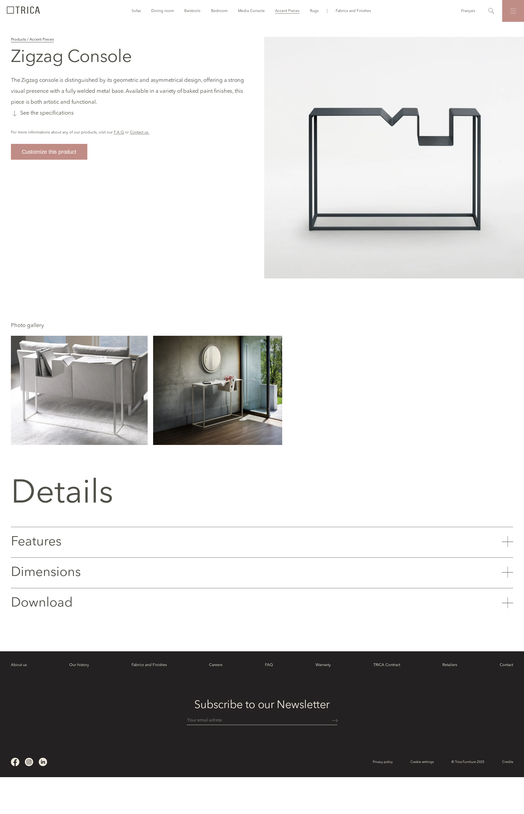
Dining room (162, 11)
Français (468, 11)
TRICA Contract (386, 665)
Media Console (251, 11)
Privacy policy (383, 762)
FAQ (269, 665)
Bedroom (219, 11)
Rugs (314, 11)
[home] (23, 11)
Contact (506, 665)
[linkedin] (43, 762)
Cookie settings (422, 762)
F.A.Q (119, 132)
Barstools (192, 11)
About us (19, 665)
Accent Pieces (287, 11)
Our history (79, 665)
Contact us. (139, 132)
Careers (215, 665)
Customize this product (49, 152)
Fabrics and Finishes (353, 11)
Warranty (323, 665)
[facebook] (15, 762)
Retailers (449, 665)
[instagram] (29, 762)
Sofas (136, 11)
